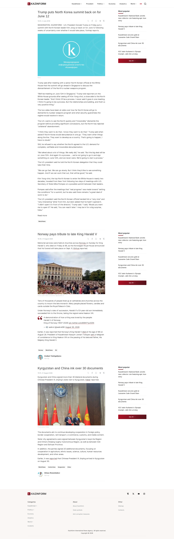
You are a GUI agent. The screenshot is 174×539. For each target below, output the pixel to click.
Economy (112, 4)
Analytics (123, 4)
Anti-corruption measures (81, 514)
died (84, 332)
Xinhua (76, 248)
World (30, 522)
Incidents (31, 526)
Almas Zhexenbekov (52, 473)
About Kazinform (78, 506)
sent (93, 335)
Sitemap (121, 506)
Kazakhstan (32, 506)
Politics (30, 510)
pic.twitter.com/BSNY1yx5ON (81, 323)
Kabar (88, 380)
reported (53, 458)
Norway (82, 243)
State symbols (77, 510)
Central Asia (51, 467)
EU (56, 350)
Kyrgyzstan (61, 467)
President (89, 4)
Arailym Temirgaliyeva (52, 356)
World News (42, 221)
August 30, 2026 (72, 327)
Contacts (121, 510)
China (69, 467)
